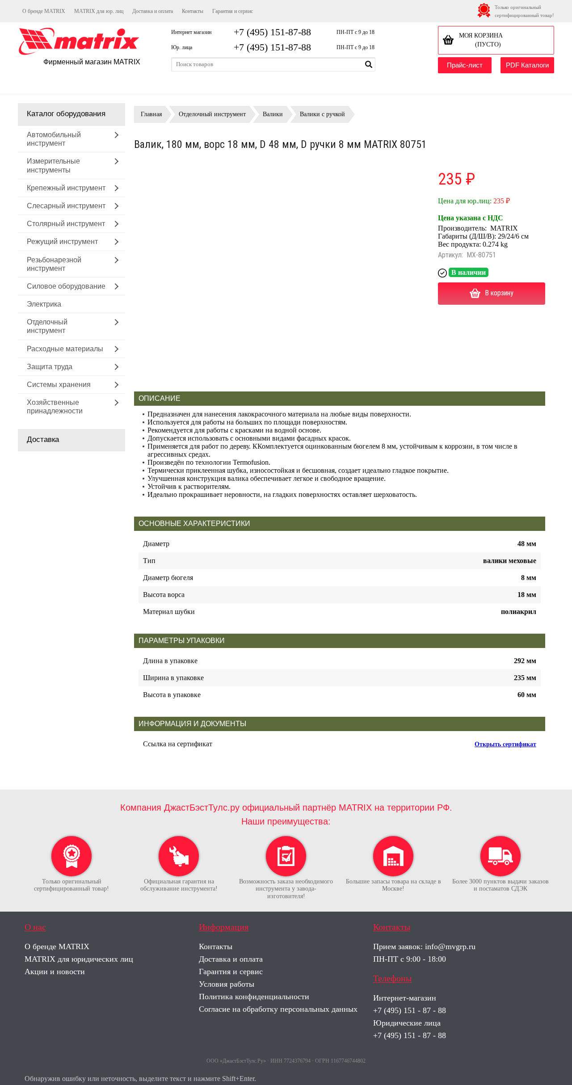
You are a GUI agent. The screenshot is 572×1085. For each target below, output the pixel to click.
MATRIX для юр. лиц (98, 11)
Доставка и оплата (152, 11)
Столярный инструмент (66, 223)
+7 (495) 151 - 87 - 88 (409, 1010)
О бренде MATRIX (43, 11)
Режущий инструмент (62, 241)
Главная (151, 114)
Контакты (192, 11)
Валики (273, 114)
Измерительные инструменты (53, 165)
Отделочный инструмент (47, 326)
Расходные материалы (65, 349)
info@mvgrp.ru (450, 946)
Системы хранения (59, 384)
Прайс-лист (465, 65)
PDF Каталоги (527, 65)
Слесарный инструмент (66, 206)
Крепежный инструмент (66, 188)
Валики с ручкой (322, 114)
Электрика (44, 304)
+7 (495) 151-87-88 (272, 32)
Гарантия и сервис (232, 11)
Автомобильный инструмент (54, 139)
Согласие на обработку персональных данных (278, 1009)
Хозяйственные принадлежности (55, 407)
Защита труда (49, 366)
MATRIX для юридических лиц (79, 959)
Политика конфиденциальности (254, 996)
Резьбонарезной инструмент (54, 264)
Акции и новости (55, 971)
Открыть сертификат (505, 744)
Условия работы (226, 984)
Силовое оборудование (66, 286)
